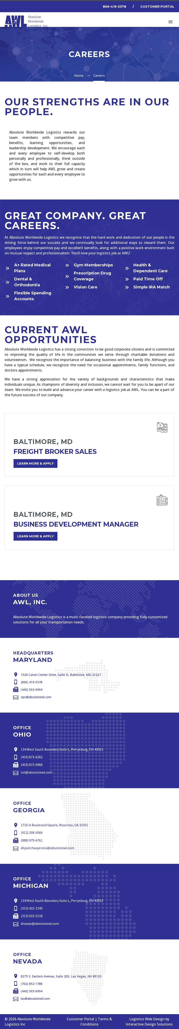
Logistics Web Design (147, 1019)
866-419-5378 (114, 7)
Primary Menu (170, 22)
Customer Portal (157, 7)
